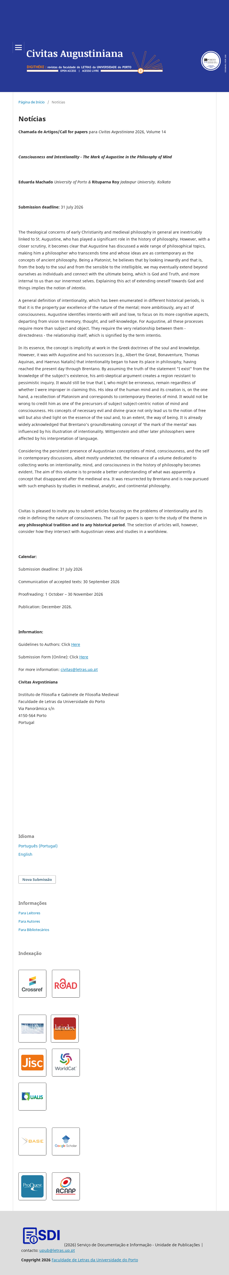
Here (75, 644)
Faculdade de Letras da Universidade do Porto (95, 1259)
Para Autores (29, 921)
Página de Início (31, 102)
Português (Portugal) (38, 846)
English (25, 854)
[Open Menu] (18, 47)
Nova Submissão (37, 879)
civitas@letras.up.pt (79, 669)
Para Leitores (29, 912)
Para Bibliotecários (33, 929)
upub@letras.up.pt (57, 1250)
